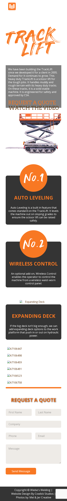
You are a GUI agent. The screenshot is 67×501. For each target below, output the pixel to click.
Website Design (20, 493)
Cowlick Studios (44, 493)
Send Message (21, 471)
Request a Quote (32, 103)
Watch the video (34, 108)
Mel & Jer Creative (40, 497)
